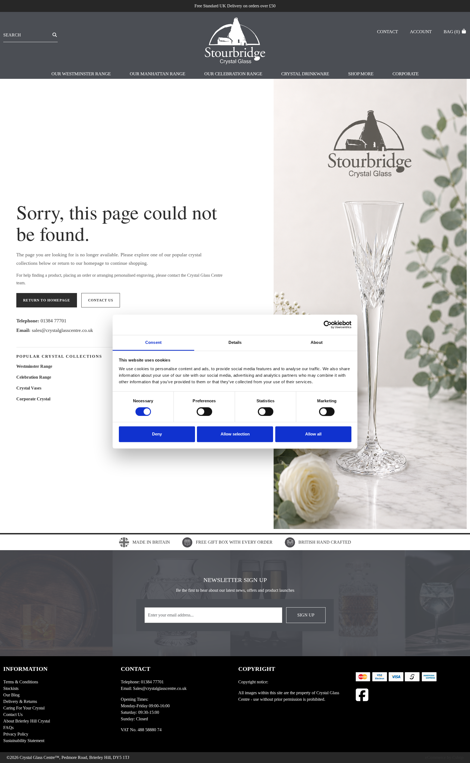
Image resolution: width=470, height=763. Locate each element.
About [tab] (317, 342)
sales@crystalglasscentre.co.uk (62, 330)
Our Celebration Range (233, 73)
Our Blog (11, 695)
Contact (387, 31)
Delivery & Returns (20, 701)
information (25, 668)
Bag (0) (452, 31)
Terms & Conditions (20, 682)
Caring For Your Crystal (24, 708)
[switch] (204, 411)
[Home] (235, 41)
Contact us (100, 300)
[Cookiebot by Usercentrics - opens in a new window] (327, 324)
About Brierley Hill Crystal (26, 721)
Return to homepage (46, 300)
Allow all (313, 434)
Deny (157, 434)
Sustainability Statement (23, 740)
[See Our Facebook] (362, 695)
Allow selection (235, 434)
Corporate (405, 73)
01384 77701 (53, 320)
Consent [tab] (153, 342)
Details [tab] (235, 342)
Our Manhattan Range (157, 73)
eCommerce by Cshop (444, 757)
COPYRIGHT (256, 668)
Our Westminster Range (81, 73)
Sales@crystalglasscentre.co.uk (160, 688)
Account (421, 31)
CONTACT (135, 668)
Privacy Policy (15, 734)
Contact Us (13, 714)
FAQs (8, 727)
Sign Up (305, 615)
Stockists (10, 688)
